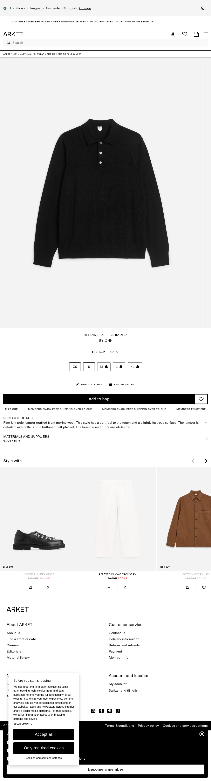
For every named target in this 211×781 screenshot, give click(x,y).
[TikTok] (117, 710)
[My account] (173, 34)
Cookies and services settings (185, 725)
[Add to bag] (109, 587)
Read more (22, 724)
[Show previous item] (193, 461)
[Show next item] (205, 461)
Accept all (44, 734)
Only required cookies (44, 748)
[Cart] (196, 34)
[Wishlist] (184, 34)
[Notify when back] (30, 587)
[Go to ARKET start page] (13, 34)
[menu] (206, 34)
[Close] (203, 8)
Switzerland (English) (125, 690)
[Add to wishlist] (201, 399)
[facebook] (101, 710)
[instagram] (93, 710)
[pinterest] (109, 710)
